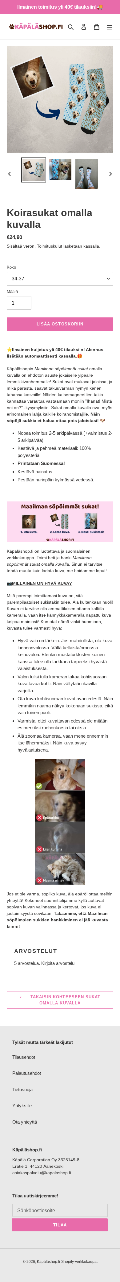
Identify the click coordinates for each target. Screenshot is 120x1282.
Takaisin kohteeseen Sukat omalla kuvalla (64, 1000)
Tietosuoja (22, 1089)
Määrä (12, 291)
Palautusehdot (26, 1073)
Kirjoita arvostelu (57, 963)
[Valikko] (109, 26)
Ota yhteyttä (24, 1122)
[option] (34, 170)
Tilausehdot (23, 1057)
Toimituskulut (49, 246)
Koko (11, 267)
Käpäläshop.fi (48, 1261)
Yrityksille (22, 1105)
